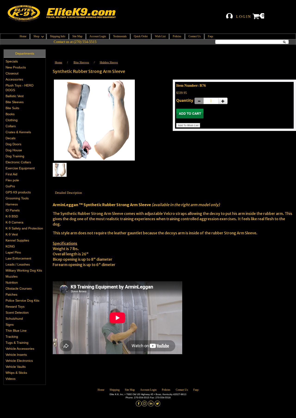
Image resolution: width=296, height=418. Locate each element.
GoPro (10, 186)
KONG (10, 246)
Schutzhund (14, 318)
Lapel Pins (13, 252)
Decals (10, 138)
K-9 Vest (12, 234)
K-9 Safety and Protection (24, 228)
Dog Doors (13, 144)
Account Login (97, 36)
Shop (37, 36)
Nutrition (12, 282)
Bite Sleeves (15, 102)
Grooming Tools (17, 198)
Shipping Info (57, 36)
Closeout (12, 73)
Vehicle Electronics (19, 360)
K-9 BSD (12, 216)
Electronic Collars (18, 162)
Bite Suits (12, 108)
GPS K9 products (18, 192)
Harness (12, 204)
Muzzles (12, 276)
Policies (177, 36)
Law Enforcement (18, 258)
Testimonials (120, 36)
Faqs (210, 36)
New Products (16, 67)
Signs (10, 324)
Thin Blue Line (16, 330)
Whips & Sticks (16, 373)
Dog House (14, 150)
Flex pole (12, 180)
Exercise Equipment (20, 168)
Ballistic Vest (15, 96)
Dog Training (15, 156)
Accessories (14, 79)
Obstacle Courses (19, 288)
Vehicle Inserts (16, 354)
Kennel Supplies (17, 240)
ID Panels (13, 210)
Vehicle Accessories (20, 348)
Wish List (160, 36)
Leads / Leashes (18, 264)
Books (10, 114)
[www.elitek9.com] (65, 13)
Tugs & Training (17, 342)
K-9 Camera (14, 222)
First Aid (11, 174)
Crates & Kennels (18, 132)
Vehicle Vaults (16, 366)
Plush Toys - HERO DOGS (20, 88)
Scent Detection (17, 312)
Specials (12, 61)
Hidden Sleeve (109, 62)
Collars (11, 126)
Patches (11, 294)
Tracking (12, 336)
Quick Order (141, 36)
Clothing (12, 120)
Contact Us (194, 36)
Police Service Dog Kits (22, 300)
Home (23, 36)
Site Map (77, 36)
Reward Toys (15, 306)
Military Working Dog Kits (24, 270)
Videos (10, 379)
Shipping (115, 389)
